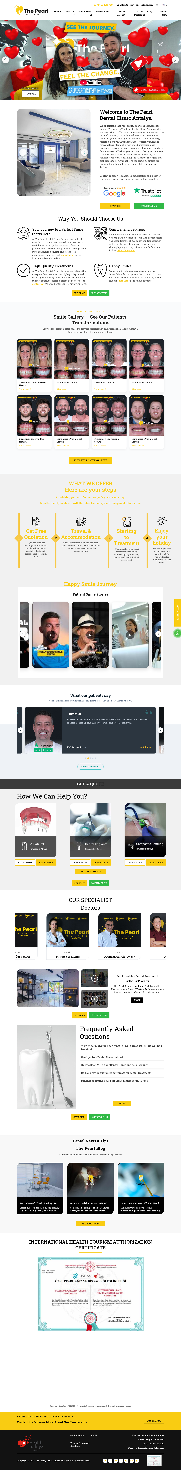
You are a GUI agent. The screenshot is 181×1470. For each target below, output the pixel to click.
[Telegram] (126, 1461)
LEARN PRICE (46, 862)
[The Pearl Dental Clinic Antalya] (94, 999)
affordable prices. (126, 250)
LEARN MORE (25, 862)
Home (57, 11)
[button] (87, 97)
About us (69, 11)
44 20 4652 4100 (156, 1443)
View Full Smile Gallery (90, 460)
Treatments (102, 11)
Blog (149, 11)
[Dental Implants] (90, 830)
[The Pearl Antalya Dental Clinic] (32, 10)
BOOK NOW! (31, 98)
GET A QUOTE (177, 613)
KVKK (94, 1435)
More (137, 1000)
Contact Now (162, 13)
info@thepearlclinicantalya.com (116, 1406)
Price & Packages (139, 13)
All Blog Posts (90, 1223)
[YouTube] (132, 1461)
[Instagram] (110, 1461)
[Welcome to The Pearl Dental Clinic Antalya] (94, 978)
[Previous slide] (21, 730)
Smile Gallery (121, 13)
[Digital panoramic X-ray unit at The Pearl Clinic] (57, 152)
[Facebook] (105, 1461)
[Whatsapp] (121, 1461)
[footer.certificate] (154, 1460)
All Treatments (90, 871)
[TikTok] (137, 1461)
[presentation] (5, 59)
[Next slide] (160, 730)
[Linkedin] (116, 1461)
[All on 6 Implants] (35, 830)
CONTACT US (154, 1420)
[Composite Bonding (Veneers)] (145, 830)
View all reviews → (90, 766)
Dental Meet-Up (84, 13)
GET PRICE (115, 206)
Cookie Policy (77, 1435)
